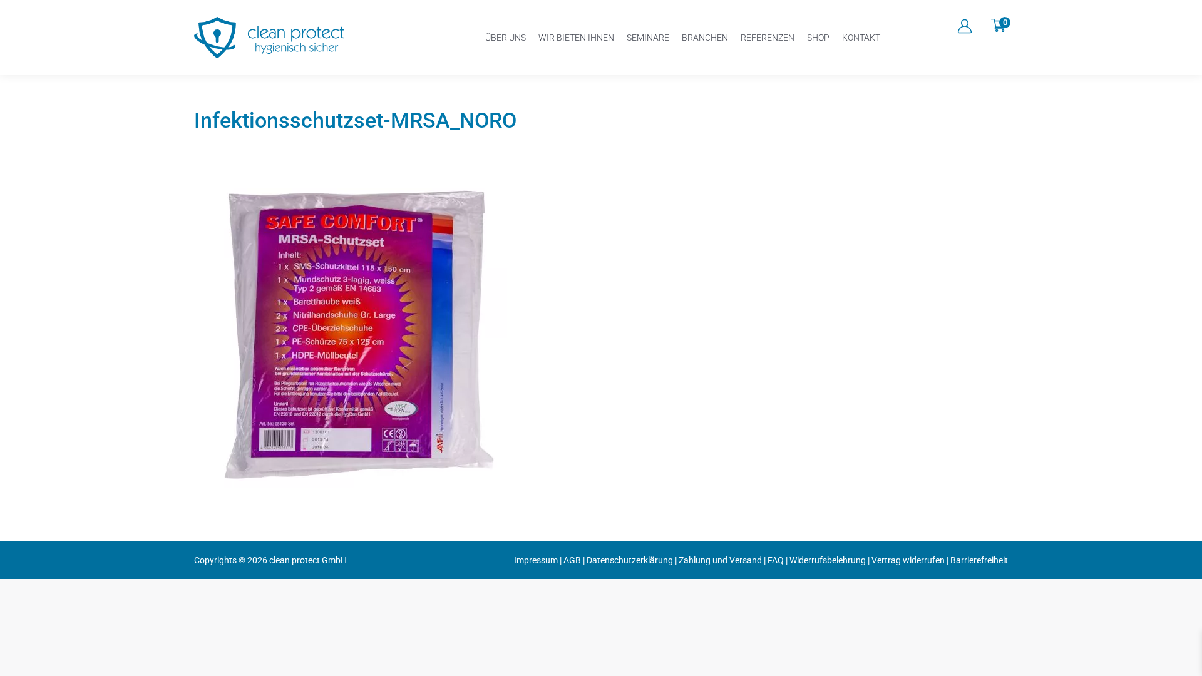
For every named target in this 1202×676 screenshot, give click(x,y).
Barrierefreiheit (979, 560)
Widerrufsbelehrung (827, 560)
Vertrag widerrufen (908, 560)
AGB (572, 560)
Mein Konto (964, 26)
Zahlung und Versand (720, 560)
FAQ (776, 560)
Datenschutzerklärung (630, 560)
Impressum (536, 560)
